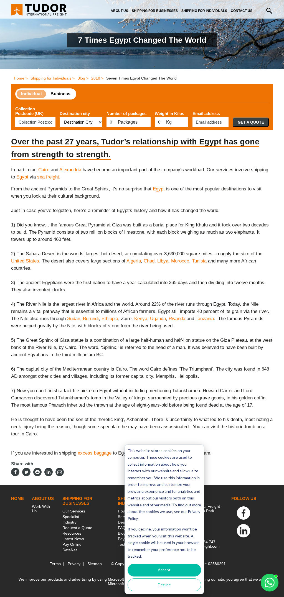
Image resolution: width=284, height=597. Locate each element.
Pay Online (72, 544)
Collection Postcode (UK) (29, 111)
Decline (164, 584)
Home (17, 498)
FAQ (122, 527)
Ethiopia (110, 318)
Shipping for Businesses (155, 11)
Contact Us (241, 11)
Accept (164, 569)
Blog (122, 533)
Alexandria (70, 169)
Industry (69, 522)
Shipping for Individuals (204, 11)
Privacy (74, 564)
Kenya (140, 318)
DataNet (69, 550)
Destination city (75, 113)
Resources (71, 533)
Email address (206, 113)
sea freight (48, 177)
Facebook (243, 513)
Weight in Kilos (169, 113)
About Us (119, 11)
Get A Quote (251, 122)
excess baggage (94, 453)
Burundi (91, 318)
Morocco (180, 261)
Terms (55, 564)
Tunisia (199, 261)
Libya (162, 261)
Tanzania (205, 318)
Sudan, (74, 318)
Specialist (70, 516)
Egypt (22, 177)
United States (25, 261)
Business (60, 93)
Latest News (73, 539)
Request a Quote (77, 527)
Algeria (133, 261)
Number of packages (126, 113)
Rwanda (177, 318)
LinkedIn (243, 530)
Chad (149, 261)
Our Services (73, 511)
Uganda (158, 318)
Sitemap (94, 564)
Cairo (43, 169)
